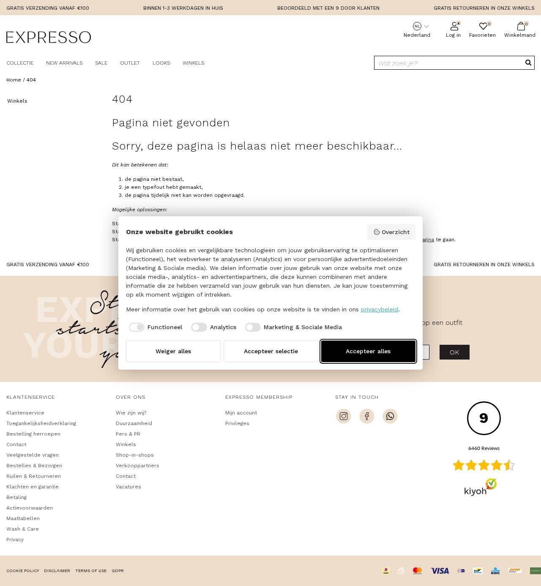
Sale (101, 63)
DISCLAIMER (57, 570)
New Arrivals (64, 63)
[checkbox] (154, 327)
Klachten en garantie (32, 487)
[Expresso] (48, 38)
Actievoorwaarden (29, 508)
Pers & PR (128, 434)
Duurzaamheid (134, 423)
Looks (161, 63)
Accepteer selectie (271, 351)
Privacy (15, 539)
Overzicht (396, 232)
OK (454, 352)
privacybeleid (379, 309)
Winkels (193, 63)
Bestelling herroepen (33, 434)
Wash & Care (22, 529)
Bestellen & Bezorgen (34, 466)
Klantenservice (25, 413)
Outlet (130, 63)
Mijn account (241, 413)
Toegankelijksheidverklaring (41, 423)
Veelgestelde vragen (32, 455)
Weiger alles (173, 351)
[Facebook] (366, 417)
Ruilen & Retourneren (33, 476)
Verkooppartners (137, 466)
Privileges (237, 423)
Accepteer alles (368, 351)
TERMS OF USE (91, 570)
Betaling (16, 497)
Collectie (19, 63)
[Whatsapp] (390, 417)
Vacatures (128, 487)
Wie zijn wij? (131, 413)
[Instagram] (343, 417)
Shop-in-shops (135, 455)
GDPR (118, 570)
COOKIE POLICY (22, 570)
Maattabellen (23, 518)
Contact (16, 444)
